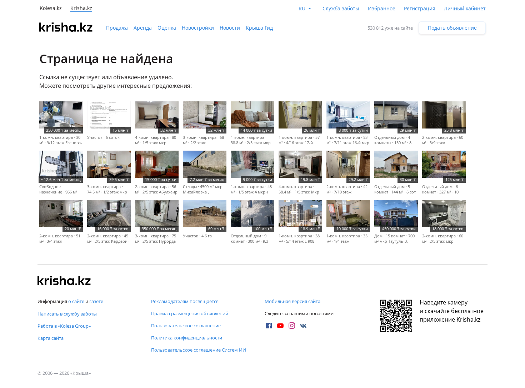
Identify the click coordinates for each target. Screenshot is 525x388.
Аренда (143, 27)
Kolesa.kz (51, 8)
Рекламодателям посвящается (185, 301)
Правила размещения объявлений (189, 313)
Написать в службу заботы (67, 314)
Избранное (381, 8)
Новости (230, 27)
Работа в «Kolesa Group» (64, 326)
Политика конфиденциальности (186, 337)
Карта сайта (51, 338)
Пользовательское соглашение (186, 325)
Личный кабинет (465, 8)
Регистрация (419, 8)
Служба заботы (340, 8)
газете (96, 301)
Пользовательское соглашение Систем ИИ (198, 350)
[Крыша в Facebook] (269, 325)
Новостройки (198, 27)
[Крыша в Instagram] (292, 325)
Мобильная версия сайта (292, 301)
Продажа (117, 27)
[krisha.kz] (64, 281)
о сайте (76, 301)
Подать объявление (452, 27)
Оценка (167, 27)
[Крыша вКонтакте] (303, 325)
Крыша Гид (259, 27)
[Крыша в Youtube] (280, 325)
